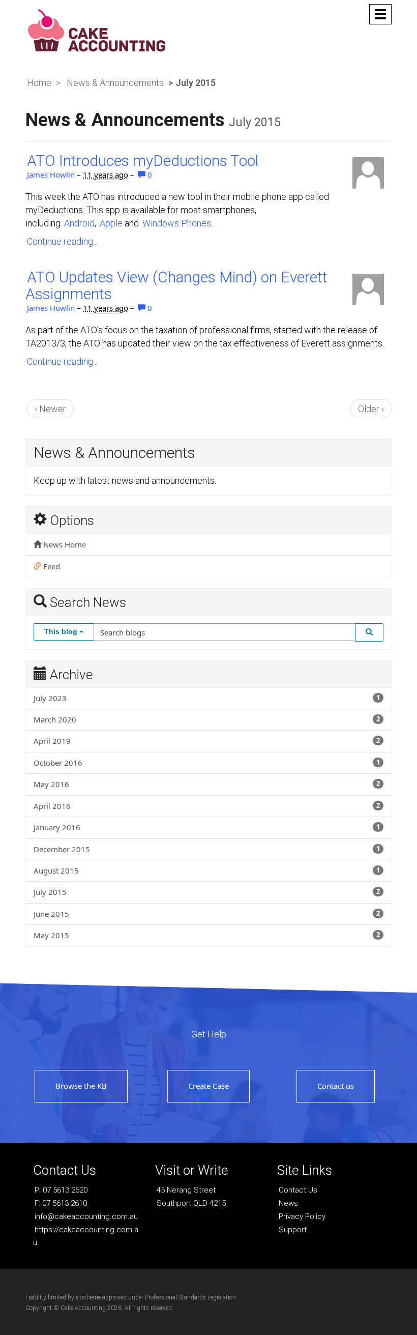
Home (39, 82)
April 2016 (207, 806)
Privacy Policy (302, 1216)
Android (79, 223)
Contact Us (298, 1190)
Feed (50, 566)
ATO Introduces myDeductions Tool (142, 160)
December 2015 (207, 849)
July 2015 (207, 892)
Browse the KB (81, 1086)
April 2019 (207, 741)
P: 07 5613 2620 (61, 1190)
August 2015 (207, 870)
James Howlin (51, 174)
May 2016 (207, 784)
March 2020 (207, 719)
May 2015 (207, 935)
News (288, 1203)
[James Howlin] (368, 173)
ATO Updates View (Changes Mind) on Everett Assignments (176, 285)
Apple (111, 223)
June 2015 (207, 914)
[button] (369, 632)
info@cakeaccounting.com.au (86, 1216)
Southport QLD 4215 (191, 1203)
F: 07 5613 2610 (61, 1203)
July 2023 (207, 698)
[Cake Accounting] (96, 29)
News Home (63, 544)
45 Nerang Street (186, 1190)
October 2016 (207, 763)
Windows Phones (176, 223)
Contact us (335, 1086)
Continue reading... (62, 241)
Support (293, 1229)
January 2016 (207, 827)
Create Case (208, 1086)
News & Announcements (115, 82)
